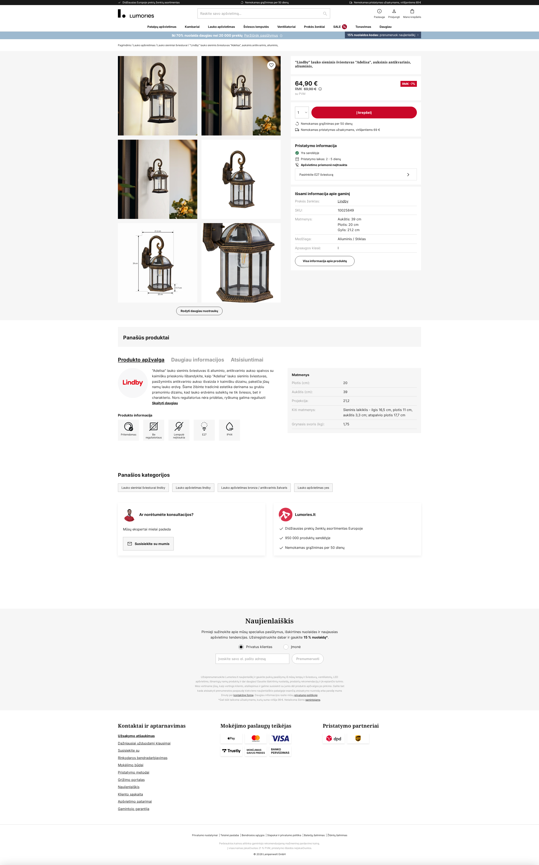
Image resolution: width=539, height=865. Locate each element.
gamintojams (312, 700)
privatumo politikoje (306, 695)
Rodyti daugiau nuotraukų (199, 311)
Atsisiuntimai (247, 360)
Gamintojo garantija (133, 808)
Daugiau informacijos (197, 360)
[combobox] (264, 13)
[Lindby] (133, 383)
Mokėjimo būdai (130, 765)
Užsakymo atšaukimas (136, 736)
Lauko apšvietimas (144, 45)
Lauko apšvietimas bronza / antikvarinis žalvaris (254, 488)
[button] (157, 179)
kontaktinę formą (243, 695)
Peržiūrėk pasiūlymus (261, 35)
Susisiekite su (128, 750)
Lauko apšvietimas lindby (193, 488)
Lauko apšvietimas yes (313, 488)
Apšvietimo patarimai (135, 801)
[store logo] (136, 13)
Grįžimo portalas (131, 779)
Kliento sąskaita (130, 794)
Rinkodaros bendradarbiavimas (142, 757)
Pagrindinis (124, 45)
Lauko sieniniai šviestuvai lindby (143, 488)
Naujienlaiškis (128, 787)
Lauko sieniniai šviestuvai (172, 45)
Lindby (343, 201)
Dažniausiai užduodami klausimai (144, 743)
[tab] (141, 360)
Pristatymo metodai (133, 772)
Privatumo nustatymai (205, 835)
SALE (337, 26)
